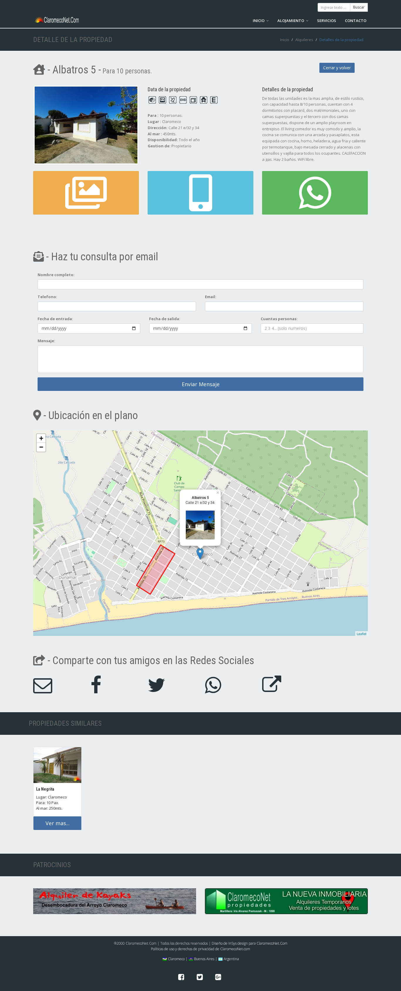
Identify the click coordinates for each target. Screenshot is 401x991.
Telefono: (47, 296)
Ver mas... (58, 823)
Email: (210, 296)
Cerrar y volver (337, 67)
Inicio (284, 39)
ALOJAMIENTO (291, 20)
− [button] (41, 447)
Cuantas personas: (279, 318)
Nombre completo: (56, 274)
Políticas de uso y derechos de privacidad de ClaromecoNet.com (200, 948)
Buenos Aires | (205, 958)
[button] (200, 193)
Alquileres (304, 39)
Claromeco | (177, 958)
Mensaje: (46, 340)
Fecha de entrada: (55, 318)
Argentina (231, 958)
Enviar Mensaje (201, 384)
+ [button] (41, 438)
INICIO (259, 20)
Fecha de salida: (164, 318)
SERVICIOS (326, 20)
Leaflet (361, 633)
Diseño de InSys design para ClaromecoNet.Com (249, 943)
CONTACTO (355, 20)
